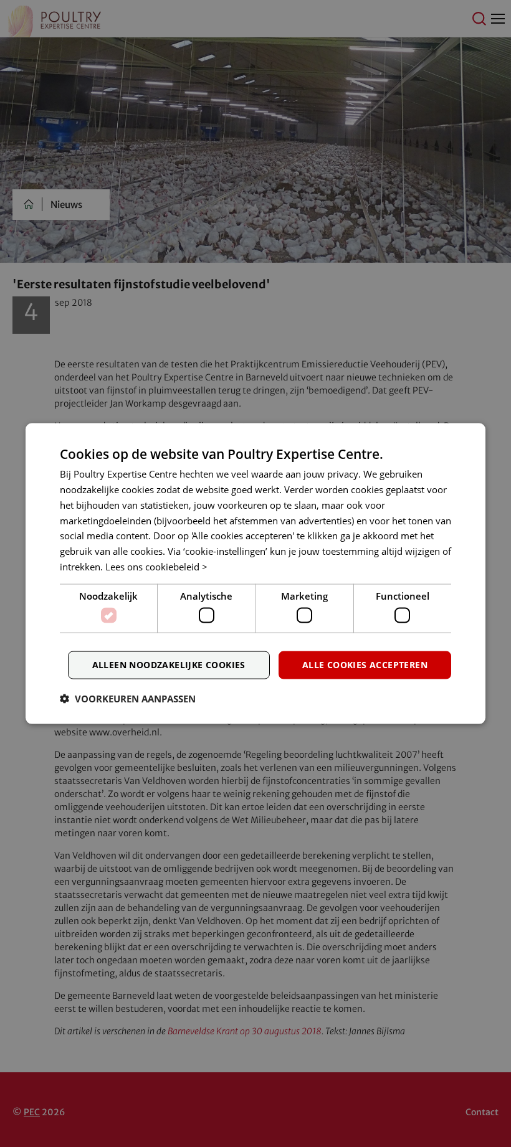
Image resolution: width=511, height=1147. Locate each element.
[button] (128, 698)
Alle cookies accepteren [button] (364, 665)
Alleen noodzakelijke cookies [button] (169, 665)
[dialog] (255, 573)
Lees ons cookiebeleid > (156, 566)
